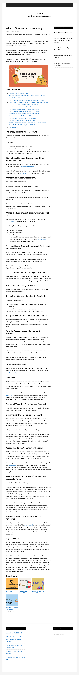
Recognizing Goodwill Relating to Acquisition (25, 109)
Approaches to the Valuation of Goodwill (24, 120)
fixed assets (12, 465)
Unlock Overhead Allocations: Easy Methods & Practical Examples (63, 40)
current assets (42, 239)
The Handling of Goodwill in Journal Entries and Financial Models (28, 102)
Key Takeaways (13, 127)
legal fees (18, 373)
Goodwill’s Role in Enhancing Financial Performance (24, 125)
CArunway (39, 13)
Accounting (10, 611)
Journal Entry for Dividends (63, 33)
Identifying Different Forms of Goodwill (24, 118)
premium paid (28, 525)
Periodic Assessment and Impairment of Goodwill (24, 114)
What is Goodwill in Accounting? (18, 98)
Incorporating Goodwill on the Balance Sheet (25, 111)
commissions (10, 373)
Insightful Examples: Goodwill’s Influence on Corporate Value (27, 123)
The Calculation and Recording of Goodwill (25, 105)
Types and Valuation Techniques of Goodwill (22, 116)
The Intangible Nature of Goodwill (19, 93)
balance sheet (10, 221)
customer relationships (27, 166)
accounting (24, 173)
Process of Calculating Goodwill (21, 107)
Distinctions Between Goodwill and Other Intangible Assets (27, 96)
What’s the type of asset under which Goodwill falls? (28, 100)
